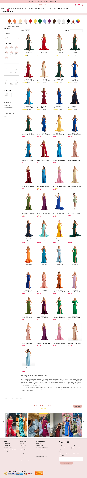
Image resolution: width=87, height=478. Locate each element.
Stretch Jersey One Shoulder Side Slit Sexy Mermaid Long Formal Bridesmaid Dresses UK (74, 240)
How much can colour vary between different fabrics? (41, 455)
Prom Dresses (17, 8)
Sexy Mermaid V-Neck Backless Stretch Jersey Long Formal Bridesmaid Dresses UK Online (43, 343)
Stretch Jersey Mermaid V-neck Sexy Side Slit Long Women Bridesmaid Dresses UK (74, 291)
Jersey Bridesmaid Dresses (13, 26)
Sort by (67, 30)
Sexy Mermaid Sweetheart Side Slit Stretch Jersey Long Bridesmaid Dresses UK (74, 134)
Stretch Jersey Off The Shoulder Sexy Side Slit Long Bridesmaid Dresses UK (44, 134)
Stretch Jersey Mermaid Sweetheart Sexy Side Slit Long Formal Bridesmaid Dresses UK (28, 343)
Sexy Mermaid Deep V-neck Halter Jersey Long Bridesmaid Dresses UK (59, 213)
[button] (4, 422)
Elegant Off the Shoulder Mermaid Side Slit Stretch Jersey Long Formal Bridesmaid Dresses (44, 107)
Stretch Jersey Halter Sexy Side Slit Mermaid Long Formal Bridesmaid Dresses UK (43, 81)
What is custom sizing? (41, 449)
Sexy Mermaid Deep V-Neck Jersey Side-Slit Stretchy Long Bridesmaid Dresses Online (43, 54)
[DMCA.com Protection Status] (39, 473)
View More (77, 406)
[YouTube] (68, 442)
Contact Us (22, 447)
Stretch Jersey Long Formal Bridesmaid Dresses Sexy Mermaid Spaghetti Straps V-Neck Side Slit (74, 54)
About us (22, 443)
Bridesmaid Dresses (6, 8)
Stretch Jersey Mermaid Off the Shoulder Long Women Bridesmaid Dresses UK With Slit (59, 266)
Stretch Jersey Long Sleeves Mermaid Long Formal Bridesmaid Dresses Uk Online (74, 317)
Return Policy (22, 455)
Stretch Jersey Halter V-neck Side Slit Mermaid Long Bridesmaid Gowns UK (59, 107)
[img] (44, 408)
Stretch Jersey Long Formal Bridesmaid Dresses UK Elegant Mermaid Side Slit (59, 81)
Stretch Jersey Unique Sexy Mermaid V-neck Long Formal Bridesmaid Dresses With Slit (59, 240)
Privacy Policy (22, 457)
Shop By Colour (7, 443)
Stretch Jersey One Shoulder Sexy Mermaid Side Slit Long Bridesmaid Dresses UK (43, 160)
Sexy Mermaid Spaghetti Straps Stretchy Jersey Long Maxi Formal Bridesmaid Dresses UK (74, 186)
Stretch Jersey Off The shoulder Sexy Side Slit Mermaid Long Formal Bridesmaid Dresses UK (59, 291)
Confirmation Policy (40, 451)
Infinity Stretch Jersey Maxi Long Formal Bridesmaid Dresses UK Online (59, 160)
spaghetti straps (9, 107)
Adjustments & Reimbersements (42, 453)
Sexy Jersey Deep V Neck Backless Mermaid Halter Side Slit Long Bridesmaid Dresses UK (28, 54)
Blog (11, 11)
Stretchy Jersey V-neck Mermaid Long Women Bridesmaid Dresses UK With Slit (28, 266)
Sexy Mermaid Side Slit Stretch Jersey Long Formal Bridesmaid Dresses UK (28, 213)
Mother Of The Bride (28, 8)
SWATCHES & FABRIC (51, 8)
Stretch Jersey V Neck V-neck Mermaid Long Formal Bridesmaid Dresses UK (43, 317)
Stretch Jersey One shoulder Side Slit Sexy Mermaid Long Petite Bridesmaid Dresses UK (43, 291)
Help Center (38, 443)
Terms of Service (23, 458)
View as (22, 30)
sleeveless (8, 105)
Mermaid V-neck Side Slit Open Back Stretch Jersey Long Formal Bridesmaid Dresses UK (74, 81)
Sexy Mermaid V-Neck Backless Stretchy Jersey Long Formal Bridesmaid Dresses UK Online (43, 213)
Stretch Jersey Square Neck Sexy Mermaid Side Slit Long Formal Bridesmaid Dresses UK (43, 240)
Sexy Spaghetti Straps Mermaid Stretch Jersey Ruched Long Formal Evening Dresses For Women (74, 343)
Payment (22, 451)
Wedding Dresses (40, 8)
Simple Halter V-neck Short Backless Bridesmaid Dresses (74, 213)
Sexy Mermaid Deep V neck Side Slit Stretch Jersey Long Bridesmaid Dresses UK (59, 134)
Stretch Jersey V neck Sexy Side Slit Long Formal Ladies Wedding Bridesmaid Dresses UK (28, 291)
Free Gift (68, 8)
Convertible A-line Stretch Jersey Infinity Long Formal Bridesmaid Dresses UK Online (43, 186)
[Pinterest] (62, 442)
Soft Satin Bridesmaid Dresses (10, 449)
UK (84, 5)
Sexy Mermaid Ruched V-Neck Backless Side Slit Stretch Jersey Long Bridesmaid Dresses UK (28, 160)
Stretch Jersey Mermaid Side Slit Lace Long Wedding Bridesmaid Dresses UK (44, 266)
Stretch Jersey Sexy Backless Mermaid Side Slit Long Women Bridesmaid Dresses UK (59, 54)
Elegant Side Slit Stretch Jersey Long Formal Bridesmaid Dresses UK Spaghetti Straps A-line (74, 107)
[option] (17, 14)
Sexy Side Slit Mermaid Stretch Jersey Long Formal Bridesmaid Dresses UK (28, 134)
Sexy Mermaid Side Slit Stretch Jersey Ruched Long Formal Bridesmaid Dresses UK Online (74, 160)
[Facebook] (59, 442)
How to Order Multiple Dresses (42, 447)
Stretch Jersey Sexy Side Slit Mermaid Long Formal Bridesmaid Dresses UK (27, 317)
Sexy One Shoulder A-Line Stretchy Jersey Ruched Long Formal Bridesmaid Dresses (28, 369)
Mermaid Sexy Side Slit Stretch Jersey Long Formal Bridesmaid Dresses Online (28, 186)
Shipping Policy (23, 453)
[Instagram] (64, 442)
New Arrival (61, 8)
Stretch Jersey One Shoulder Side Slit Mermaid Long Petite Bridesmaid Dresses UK (74, 266)
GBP (60, 451)
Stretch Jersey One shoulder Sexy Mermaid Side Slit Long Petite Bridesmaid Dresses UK (28, 240)
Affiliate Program (23, 449)
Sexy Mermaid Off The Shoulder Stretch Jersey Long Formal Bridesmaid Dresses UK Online (59, 186)
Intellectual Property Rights (25, 460)
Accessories (5, 11)
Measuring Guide (39, 445)
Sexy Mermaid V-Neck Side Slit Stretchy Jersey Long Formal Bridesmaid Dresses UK (28, 81)
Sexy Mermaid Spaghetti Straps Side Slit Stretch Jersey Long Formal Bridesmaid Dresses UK (28, 107)
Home (5, 26)
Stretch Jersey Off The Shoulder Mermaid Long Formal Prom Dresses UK (59, 343)
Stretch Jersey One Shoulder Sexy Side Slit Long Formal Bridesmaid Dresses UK (59, 317)
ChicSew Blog (23, 445)
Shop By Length (7, 445)
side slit (7, 116)
